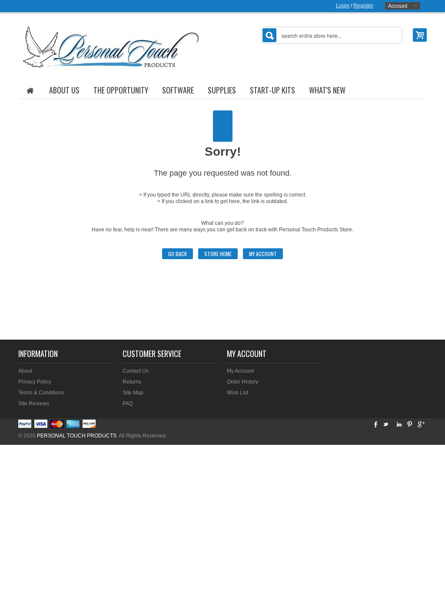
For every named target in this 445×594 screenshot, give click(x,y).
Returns (132, 382)
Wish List (237, 393)
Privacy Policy (34, 382)
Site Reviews (33, 403)
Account (397, 6)
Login (342, 6)
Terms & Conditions (41, 393)
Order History (242, 382)
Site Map (133, 393)
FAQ (128, 403)
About (25, 371)
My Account (263, 253)
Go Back (177, 253)
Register (363, 6)
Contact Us (136, 371)
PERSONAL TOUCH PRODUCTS (76, 436)
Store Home (218, 253)
